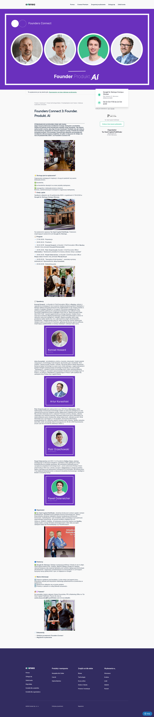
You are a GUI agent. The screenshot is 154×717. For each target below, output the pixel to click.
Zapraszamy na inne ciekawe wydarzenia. (63, 92)
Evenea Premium (83, 4)
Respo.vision (38, 256)
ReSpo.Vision (68, 461)
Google (112, 108)
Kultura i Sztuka (82, 685)
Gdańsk (106, 685)
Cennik (54, 677)
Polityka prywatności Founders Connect (50, 635)
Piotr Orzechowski (51, 250)
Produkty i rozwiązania (60, 668)
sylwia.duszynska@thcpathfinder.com (47, 598)
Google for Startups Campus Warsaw (46, 197)
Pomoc (72, 4)
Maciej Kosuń (62, 256)
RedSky (79, 521)
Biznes (80, 673)
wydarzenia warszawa (40, 104)
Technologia (81, 677)
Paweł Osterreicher (51, 255)
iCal (109, 108)
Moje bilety (29, 684)
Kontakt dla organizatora (33, 692)
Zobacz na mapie (107, 97)
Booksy (82, 245)
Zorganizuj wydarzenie (98, 4)
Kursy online (81, 681)
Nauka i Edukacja (78, 103)
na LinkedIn (66, 598)
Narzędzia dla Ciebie (58, 673)
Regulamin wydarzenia (44, 637)
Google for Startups (60, 234)
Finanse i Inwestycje (39, 103)
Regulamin (81, 706)
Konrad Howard (50, 245)
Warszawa (107, 673)
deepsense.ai (66, 468)
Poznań (106, 689)
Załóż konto (121, 4)
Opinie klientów (56, 681)
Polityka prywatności (57, 706)
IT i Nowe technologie (51, 103)
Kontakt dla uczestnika (32, 688)
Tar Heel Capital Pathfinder (59, 232)
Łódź (105, 681)
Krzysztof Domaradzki (57, 247)
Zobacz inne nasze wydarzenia (112, 124)
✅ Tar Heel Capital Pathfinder (44, 513)
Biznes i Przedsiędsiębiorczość (65, 103)
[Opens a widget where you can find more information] (147, 714)
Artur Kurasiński (59, 261)
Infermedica (38, 252)
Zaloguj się (111, 4)
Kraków (106, 677)
